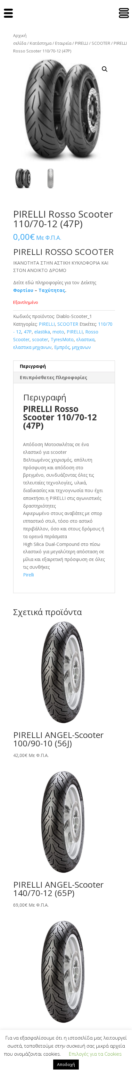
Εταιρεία (63, 43)
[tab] (64, 366)
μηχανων (81, 347)
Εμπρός (62, 347)
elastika (42, 332)
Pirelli (28, 575)
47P (28, 332)
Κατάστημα (41, 43)
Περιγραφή (33, 366)
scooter (40, 339)
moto (58, 332)
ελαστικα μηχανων (32, 347)
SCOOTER (101, 43)
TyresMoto (62, 339)
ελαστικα (85, 339)
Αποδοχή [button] (66, 1064)
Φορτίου (23, 290)
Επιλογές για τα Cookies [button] (95, 1054)
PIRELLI (81, 43)
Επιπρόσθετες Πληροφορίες (53, 377)
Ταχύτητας (51, 290)
